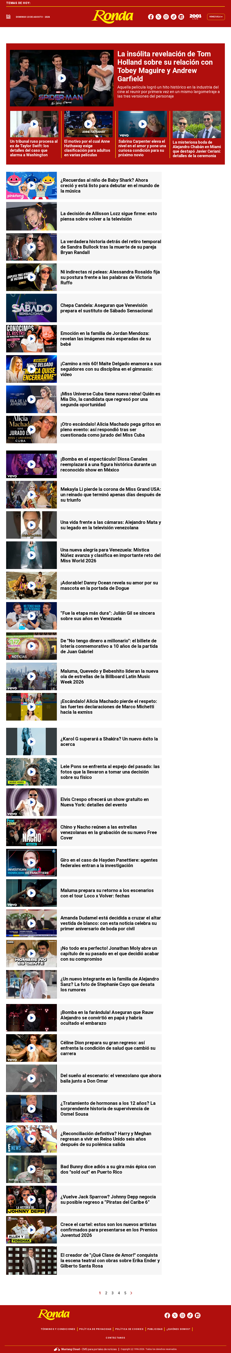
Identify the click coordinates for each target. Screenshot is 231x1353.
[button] (8, 17)
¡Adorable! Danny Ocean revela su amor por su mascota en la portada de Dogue (109, 585)
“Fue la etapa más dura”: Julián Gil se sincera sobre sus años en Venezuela (107, 615)
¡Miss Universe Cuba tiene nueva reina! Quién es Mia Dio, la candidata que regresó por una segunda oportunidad (110, 399)
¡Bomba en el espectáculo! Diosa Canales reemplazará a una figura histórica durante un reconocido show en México (108, 464)
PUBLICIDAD (155, 1329)
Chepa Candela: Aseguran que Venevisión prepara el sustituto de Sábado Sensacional (106, 308)
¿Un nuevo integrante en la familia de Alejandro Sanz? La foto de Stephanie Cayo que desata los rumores (109, 984)
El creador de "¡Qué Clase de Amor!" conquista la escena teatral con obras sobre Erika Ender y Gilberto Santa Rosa (110, 1260)
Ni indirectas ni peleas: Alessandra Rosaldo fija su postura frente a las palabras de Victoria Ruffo (110, 277)
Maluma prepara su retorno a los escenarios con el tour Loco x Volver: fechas (107, 893)
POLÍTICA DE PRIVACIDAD (95, 1329)
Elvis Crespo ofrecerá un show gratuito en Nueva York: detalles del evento (104, 802)
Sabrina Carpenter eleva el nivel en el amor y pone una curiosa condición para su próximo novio (142, 148)
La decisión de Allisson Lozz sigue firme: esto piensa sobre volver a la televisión (108, 216)
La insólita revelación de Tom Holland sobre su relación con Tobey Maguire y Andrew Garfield (165, 66)
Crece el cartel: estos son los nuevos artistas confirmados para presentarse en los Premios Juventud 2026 (109, 1230)
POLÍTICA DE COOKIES (129, 1329)
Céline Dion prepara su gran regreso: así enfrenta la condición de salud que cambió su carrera (107, 1048)
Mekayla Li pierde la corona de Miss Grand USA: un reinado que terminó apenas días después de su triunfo (110, 494)
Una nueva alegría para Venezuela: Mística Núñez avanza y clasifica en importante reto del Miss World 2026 (110, 555)
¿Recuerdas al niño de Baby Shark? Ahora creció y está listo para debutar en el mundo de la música (109, 185)
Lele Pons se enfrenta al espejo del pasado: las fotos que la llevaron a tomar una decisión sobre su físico (110, 772)
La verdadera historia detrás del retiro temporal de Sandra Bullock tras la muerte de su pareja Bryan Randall (110, 247)
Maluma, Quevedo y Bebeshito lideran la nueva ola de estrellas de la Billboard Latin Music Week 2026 (109, 676)
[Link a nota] (62, 78)
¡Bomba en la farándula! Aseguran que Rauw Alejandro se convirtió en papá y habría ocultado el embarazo (106, 1018)
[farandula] (112, 17)
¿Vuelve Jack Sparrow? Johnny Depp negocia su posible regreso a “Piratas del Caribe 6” (108, 1199)
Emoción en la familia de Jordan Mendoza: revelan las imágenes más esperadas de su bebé (105, 339)
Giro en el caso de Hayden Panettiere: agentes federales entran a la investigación (109, 862)
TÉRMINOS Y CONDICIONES (58, 1329)
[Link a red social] (167, 1315)
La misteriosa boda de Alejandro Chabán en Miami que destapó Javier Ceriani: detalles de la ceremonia (197, 149)
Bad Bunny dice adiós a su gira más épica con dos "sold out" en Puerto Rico (108, 1169)
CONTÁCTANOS (115, 1338)
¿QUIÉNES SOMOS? (178, 1329)
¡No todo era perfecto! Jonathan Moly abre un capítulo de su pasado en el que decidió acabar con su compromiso (109, 953)
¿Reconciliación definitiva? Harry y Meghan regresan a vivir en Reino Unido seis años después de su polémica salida (105, 1139)
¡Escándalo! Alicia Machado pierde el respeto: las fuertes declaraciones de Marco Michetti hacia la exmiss (108, 707)
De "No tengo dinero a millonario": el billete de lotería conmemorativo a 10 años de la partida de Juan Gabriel (109, 646)
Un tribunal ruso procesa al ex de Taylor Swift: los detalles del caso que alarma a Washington (34, 148)
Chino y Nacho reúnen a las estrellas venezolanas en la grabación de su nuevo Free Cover (108, 832)
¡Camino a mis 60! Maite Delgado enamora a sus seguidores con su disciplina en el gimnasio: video (111, 369)
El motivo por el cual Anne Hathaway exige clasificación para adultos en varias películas (87, 148)
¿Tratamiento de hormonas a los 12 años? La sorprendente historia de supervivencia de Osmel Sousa (108, 1108)
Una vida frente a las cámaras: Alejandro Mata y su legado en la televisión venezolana (110, 525)
